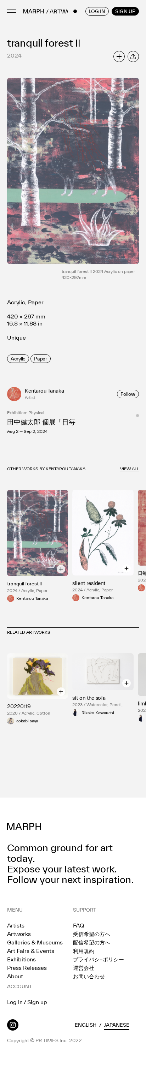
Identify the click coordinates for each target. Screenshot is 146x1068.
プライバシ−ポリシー (98, 959)
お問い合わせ (89, 976)
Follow (127, 394)
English (85, 1025)
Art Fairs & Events (30, 951)
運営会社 (83, 968)
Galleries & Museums (35, 942)
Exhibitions (21, 959)
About (15, 976)
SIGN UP (125, 11)
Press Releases (27, 968)
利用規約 (83, 951)
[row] (18, 358)
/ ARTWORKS (64, 11)
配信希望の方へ (91, 942)
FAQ (78, 925)
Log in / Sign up (27, 1002)
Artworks (19, 934)
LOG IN (97, 11)
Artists (15, 925)
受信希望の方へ (91, 934)
